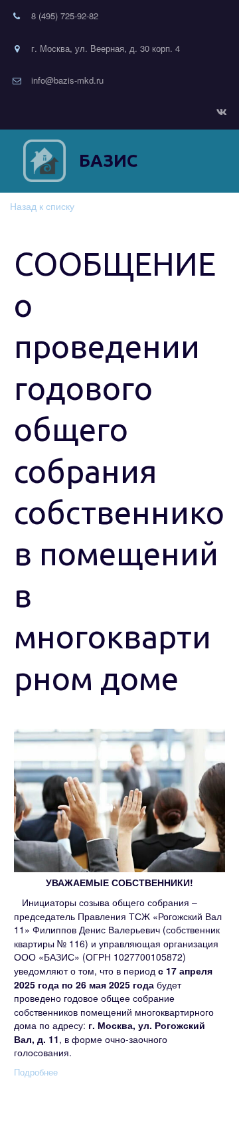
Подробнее (36, 1072)
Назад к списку (42, 206)
